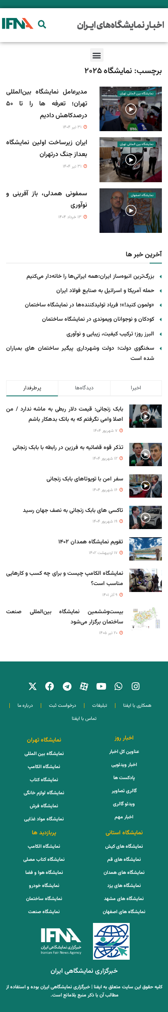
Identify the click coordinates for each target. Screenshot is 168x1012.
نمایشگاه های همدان (124, 872)
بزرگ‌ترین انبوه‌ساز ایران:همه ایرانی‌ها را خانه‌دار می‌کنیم (90, 276)
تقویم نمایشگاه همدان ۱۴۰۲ (90, 542)
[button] (42, 24)
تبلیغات (99, 705)
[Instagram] (135, 686)
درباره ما (25, 705)
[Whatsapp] (118, 686)
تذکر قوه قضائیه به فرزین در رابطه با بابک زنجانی (68, 447)
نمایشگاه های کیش (124, 846)
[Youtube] (101, 686)
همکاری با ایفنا (137, 705)
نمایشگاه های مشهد (124, 899)
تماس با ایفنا (84, 718)
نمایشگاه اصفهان (142, 195)
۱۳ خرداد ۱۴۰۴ (70, 217)
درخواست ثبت (62, 705)
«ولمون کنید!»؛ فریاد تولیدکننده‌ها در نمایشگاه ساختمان (89, 305)
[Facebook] (49, 686)
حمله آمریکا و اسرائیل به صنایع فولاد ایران (105, 290)
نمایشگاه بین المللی (44, 753)
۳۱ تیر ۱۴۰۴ (73, 127)
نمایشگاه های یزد (124, 885)
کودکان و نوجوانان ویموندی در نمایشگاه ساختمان (98, 319)
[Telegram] (66, 686)
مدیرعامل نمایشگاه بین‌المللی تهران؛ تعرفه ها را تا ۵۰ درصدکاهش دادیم (46, 104)
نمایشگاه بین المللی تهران (136, 93)
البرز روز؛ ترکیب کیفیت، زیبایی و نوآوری (110, 334)
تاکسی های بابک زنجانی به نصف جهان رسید (73, 510)
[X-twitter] (32, 686)
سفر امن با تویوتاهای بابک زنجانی (84, 479)
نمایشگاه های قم (124, 859)
